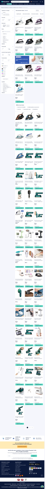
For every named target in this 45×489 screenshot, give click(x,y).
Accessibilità (32, 485)
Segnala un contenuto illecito (5, 469)
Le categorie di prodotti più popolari (20, 465)
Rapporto (28, 485)
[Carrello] (42, 2)
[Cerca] (11, 1)
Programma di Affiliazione (5, 473)
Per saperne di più (30, 458)
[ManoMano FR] (16, 475)
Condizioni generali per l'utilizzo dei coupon (7, 474)
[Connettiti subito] (40, 2)
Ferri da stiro (20, 7)
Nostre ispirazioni (17, 469)
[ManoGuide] (42, 486)
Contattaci (2, 467)
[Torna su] (42, 475)
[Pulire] (28, 1)
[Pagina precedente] (25, 427)
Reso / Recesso (3, 465)
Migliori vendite (17, 470)
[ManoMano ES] (22, 475)
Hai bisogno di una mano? (5, 466)
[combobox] (39, 10)
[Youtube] (36, 473)
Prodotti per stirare (15, 7)
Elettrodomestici (6, 7)
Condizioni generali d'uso (14, 485)
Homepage (2, 7)
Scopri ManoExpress (18, 471)
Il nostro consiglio (17, 463)
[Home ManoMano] (5, 2)
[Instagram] (34, 473)
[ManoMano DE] (20, 475)
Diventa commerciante (4, 470)
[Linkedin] (29, 473)
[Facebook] (32, 473)
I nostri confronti (17, 466)
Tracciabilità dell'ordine (4, 463)
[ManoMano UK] (18, 475)
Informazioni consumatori (22, 485)
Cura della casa (11, 7)
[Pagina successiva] (32, 427)
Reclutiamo (3, 471)
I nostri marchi (17, 467)
